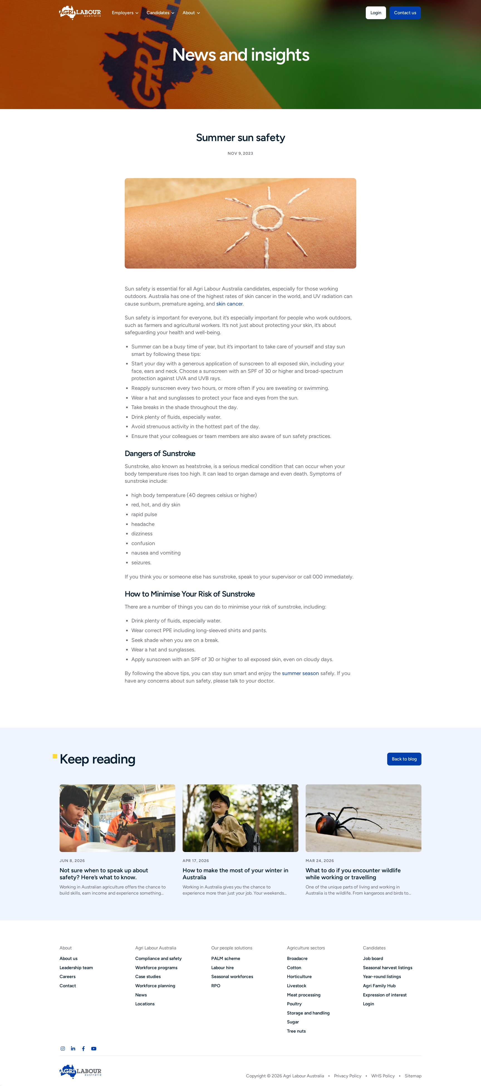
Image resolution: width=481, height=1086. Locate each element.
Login (375, 12)
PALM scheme (225, 958)
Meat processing (304, 995)
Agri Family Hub (379, 985)
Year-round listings (382, 976)
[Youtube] (93, 1049)
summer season (300, 673)
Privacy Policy (347, 1075)
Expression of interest (385, 995)
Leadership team (76, 967)
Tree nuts (296, 1031)
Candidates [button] (158, 12)
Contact (68, 985)
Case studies (148, 976)
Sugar (293, 1022)
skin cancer (229, 304)
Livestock (296, 985)
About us (68, 958)
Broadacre (297, 958)
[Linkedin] (73, 1049)
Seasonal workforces (232, 976)
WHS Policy (383, 1075)
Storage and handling (308, 1013)
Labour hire (222, 967)
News (141, 995)
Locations (144, 1003)
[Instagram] (63, 1049)
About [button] (189, 12)
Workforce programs (156, 967)
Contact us (405, 12)
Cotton (294, 967)
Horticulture (299, 976)
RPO (215, 985)
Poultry (294, 1003)
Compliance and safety (158, 958)
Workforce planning (155, 985)
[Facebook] (83, 1049)
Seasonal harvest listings (387, 967)
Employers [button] (122, 12)
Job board (373, 958)
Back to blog (404, 759)
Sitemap (413, 1075)
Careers (67, 976)
